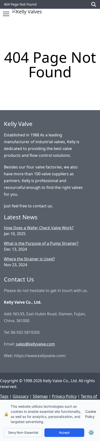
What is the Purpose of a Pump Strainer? (41, 243)
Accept (64, 432)
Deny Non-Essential (23, 432)
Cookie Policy (90, 414)
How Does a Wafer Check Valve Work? (39, 227)
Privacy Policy (64, 396)
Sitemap (40, 396)
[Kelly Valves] (27, 14)
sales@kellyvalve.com (35, 344)
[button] (6, 13)
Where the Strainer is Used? (29, 259)
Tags (4, 396)
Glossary (21, 396)
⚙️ (91, 432)
